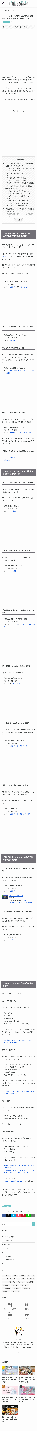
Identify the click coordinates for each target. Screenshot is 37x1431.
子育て (6, 1248)
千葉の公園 (7, 1256)
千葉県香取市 (14, 1285)
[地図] (24, 900)
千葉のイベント (15, 1291)
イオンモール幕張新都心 (8, 1282)
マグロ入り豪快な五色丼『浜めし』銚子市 (19, 191)
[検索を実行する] (33, 1224)
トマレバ (17, 897)
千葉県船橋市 (29, 1282)
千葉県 (23, 1279)
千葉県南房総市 (16, 1288)
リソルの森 (5, 256)
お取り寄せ (22, 1276)
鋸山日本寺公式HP (16, 371)
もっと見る (18, 220)
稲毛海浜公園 (30, 1279)
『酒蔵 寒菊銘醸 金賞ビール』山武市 (18, 194)
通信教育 (12, 1279)
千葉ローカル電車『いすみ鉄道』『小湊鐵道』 (20, 183)
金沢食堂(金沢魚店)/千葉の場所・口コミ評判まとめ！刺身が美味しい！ (19, 1041)
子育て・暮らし (8, 1244)
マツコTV (14, 1276)
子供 (33, 1276)
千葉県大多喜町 (6, 1288)
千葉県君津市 (5, 1285)
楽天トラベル (13, 902)
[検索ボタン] (3, 3)
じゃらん (24, 287)
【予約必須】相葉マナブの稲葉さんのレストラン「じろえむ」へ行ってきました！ (19, 1171)
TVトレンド (6, 22)
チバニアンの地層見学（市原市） (17, 180)
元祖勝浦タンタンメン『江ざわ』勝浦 (18, 201)
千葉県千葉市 (20, 1282)
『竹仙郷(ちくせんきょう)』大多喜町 (18, 203)
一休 (24, 902)
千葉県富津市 (26, 1288)
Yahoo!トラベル (30, 902)
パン (28, 1276)
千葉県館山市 (5, 1291)
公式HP (12, 287)
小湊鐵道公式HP (9, 460)
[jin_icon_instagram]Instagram (12, 1181)
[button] (4, 1215)
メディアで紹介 (6, 1276)
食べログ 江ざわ (18, 683)
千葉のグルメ (8, 1241)
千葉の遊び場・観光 (10, 1260)
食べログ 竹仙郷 (21, 746)
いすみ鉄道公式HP (10, 457)
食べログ (16, 511)
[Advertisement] (18, 51)
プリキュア (5, 1279)
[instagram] (18, 1353)
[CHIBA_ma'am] (18, 3)
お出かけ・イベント (10, 1252)
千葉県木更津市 (24, 1285)
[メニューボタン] (33, 3)
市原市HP (13, 433)
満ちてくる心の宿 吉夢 (16, 896)
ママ (18, 1279)
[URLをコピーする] (33, 1215)
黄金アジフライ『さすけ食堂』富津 (17, 206)
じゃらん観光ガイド (25, 433)
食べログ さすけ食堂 (23, 814)
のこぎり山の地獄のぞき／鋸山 (16, 178)
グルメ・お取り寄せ (10, 1237)
